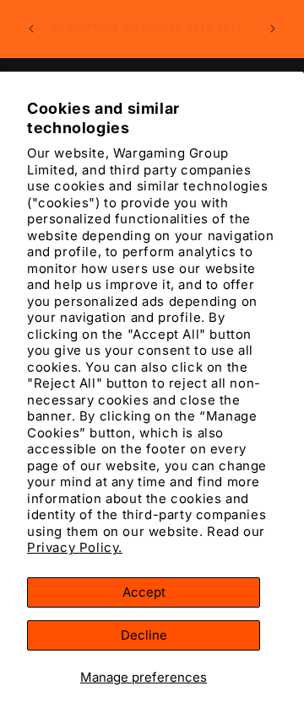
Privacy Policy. (74, 547)
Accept (144, 592)
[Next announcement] (272, 28)
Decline (144, 635)
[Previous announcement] (31, 28)
